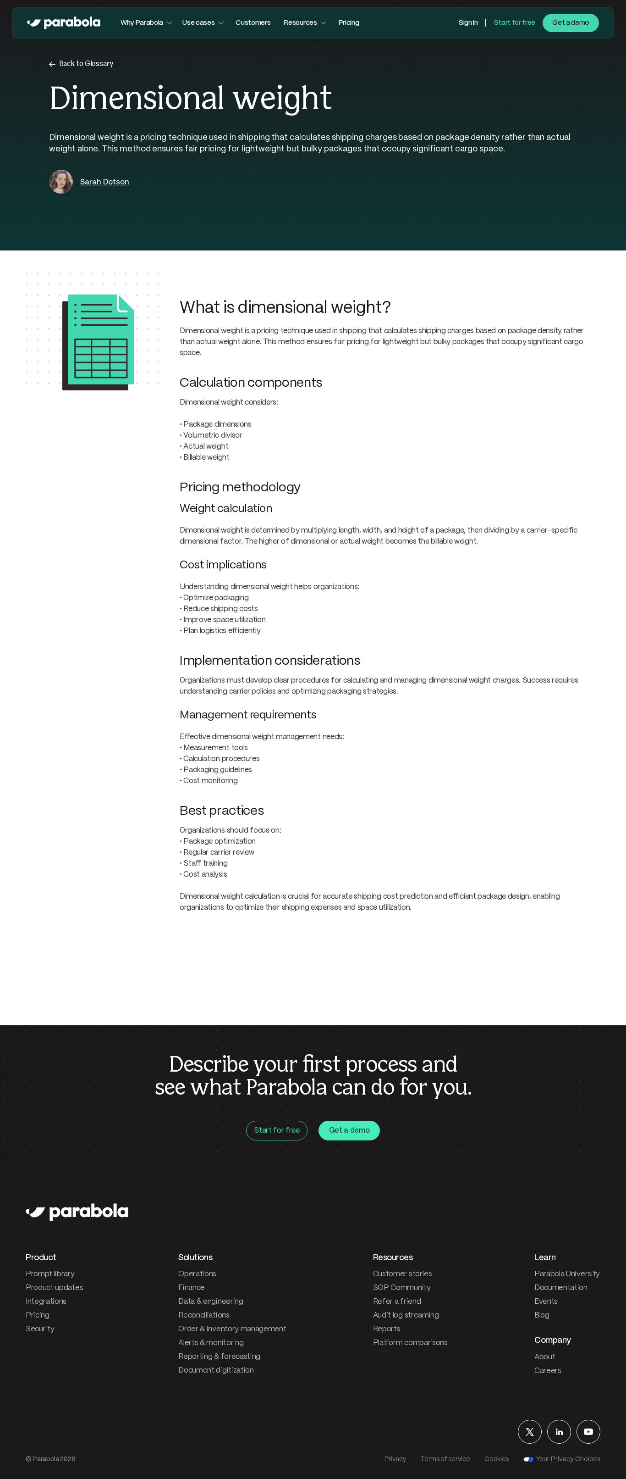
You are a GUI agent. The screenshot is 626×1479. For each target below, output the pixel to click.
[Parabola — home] (63, 23)
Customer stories (402, 1274)
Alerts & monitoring (210, 1343)
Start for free (515, 23)
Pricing (348, 23)
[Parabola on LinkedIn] (559, 1432)
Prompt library (50, 1274)
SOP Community (402, 1287)
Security (40, 1329)
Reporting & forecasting (219, 1356)
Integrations (46, 1301)
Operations (197, 1274)
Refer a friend (397, 1301)
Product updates (54, 1287)
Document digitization (215, 1370)
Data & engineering (210, 1301)
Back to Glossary (86, 64)
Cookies (496, 1459)
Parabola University (567, 1274)
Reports (387, 1329)
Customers (253, 23)
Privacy (395, 1459)
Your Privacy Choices (568, 1459)
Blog (541, 1315)
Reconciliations (203, 1315)
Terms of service (445, 1459)
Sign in (468, 23)
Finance (191, 1287)
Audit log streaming (406, 1315)
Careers (547, 1371)
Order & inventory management (232, 1329)
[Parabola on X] (530, 1432)
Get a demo (570, 23)
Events (546, 1301)
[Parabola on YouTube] (588, 1432)
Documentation (561, 1287)
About (544, 1357)
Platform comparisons (410, 1343)
